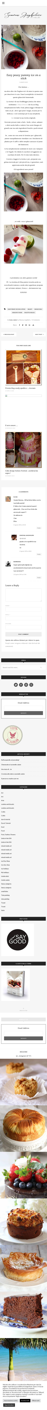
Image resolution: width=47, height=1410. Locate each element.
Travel (3, 903)
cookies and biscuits (7, 804)
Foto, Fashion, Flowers (8, 834)
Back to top (23, 1010)
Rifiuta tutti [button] (35, 1400)
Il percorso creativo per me (9, 778)
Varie (15, 320)
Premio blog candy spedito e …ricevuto (20, 388)
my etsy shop (5, 865)
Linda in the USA (6, 838)
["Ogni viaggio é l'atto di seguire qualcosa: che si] (23, 1361)
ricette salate (5, 880)
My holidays (5, 872)
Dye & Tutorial (5, 823)
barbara (17, 561)
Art (2, 793)
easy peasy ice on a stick (16, 309)
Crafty (3, 812)
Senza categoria (6, 884)
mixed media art (6, 846)
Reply (39, 528)
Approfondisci (9, 1405)
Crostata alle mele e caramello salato (13, 774)
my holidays (5, 869)
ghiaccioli (38, 309)
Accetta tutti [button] (25, 1400)
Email (7, 614)
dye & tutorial (5, 819)
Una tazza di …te (6, 769)
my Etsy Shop (5, 861)
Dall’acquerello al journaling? (10, 760)
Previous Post (9, 334)
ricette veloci (30, 312)
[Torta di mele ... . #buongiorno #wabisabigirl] (23, 1221)
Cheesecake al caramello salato (11, 764)
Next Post (39, 334)
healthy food (17, 312)
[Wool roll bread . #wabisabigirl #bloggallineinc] (23, 1128)
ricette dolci (5, 876)
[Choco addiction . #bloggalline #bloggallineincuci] (23, 1315)
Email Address (23, 703)
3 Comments (36, 320)
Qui (12, 118)
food (2, 827)
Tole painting (5, 895)
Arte (2, 800)
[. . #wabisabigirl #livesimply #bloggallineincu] (23, 1175)
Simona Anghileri (24, 320)
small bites (4, 891)
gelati (30, 309)
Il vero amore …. (11, 425)
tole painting (5, 899)
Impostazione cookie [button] (10, 1400)
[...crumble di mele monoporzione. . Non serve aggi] (23, 1082)
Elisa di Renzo (23, 105)
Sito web (8, 623)
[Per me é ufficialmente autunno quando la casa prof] (23, 1268)
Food (11, 320)
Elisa (16, 497)
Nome (7, 605)
